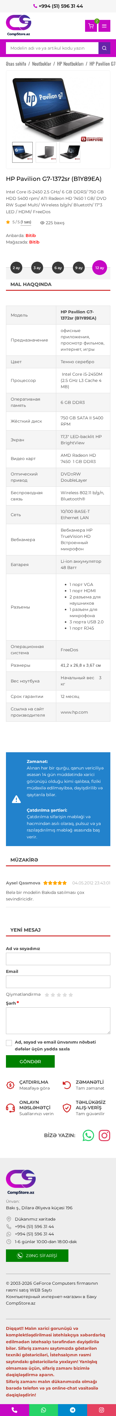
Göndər (30, 1061)
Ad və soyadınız (23, 948)
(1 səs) (26, 222)
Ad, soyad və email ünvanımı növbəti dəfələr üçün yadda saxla (55, 1045)
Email (12, 971)
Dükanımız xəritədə (35, 1219)
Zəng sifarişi (41, 1255)
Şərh (12, 1003)
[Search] (104, 48)
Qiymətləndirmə (23, 994)
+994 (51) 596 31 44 (61, 6)
